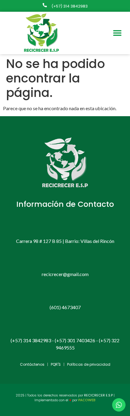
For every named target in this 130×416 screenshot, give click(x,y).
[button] (117, 33)
